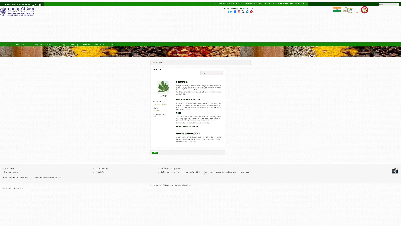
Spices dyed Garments (10, 172)
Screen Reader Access (23, 4)
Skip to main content (10, 4)
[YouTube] (251, 12)
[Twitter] (243, 12)
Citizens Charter (8, 169)
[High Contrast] (41, 5)
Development (37, 45)
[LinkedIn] (247, 12)
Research (50, 45)
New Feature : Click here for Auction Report (249, 3)
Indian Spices (21, 45)
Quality (62, 45)
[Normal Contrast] (40, 5)
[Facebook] (235, 12)
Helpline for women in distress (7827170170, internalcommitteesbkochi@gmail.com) (32, 178)
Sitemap (235, 8)
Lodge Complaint (102, 169)
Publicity (86, 45)
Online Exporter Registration (171, 169)
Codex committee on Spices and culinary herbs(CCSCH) (180, 172)
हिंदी (252, 8)
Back (155, 152)
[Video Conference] (230, 12)
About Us (7, 45)
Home (227, 8)
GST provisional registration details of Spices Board (215, 3)
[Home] (17, 16)
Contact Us (245, 8)
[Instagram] (239, 12)
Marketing (74, 45)
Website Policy (101, 172)
